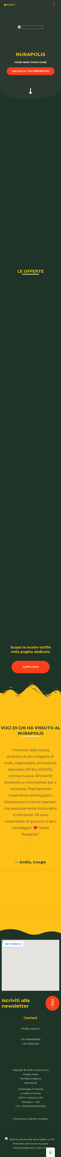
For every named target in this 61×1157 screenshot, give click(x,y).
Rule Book (30, 1082)
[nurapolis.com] (9, 4)
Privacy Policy (30, 1074)
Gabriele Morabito (38, 1118)
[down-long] (30, 87)
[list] (30, 824)
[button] (30, 71)
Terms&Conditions (30, 1078)
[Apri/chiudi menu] (54, 4)
